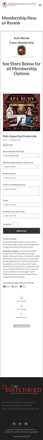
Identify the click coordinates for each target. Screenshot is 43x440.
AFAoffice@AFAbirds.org (17, 266)
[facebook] (14, 423)
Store (5, 140)
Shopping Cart (21, 317)
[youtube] (26, 423)
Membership (15, 140)
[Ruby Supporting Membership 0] (21, 112)
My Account (21, 301)
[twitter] (20, 423)
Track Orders (21, 309)
